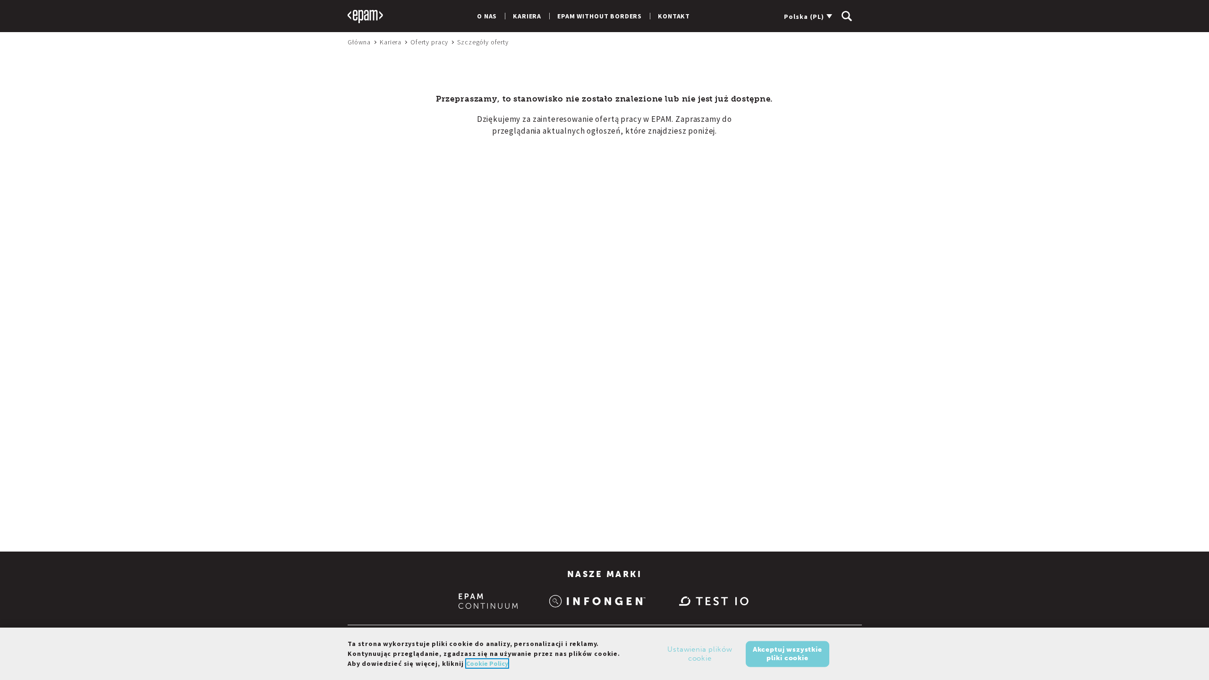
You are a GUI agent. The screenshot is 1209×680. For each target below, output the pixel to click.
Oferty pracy (429, 42)
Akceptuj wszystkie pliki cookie (787, 653)
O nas (487, 16)
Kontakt (674, 16)
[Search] (847, 16)
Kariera (527, 16)
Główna (359, 42)
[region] (604, 654)
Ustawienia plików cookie (699, 654)
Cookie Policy (487, 663)
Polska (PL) (804, 16)
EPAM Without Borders (599, 16)
